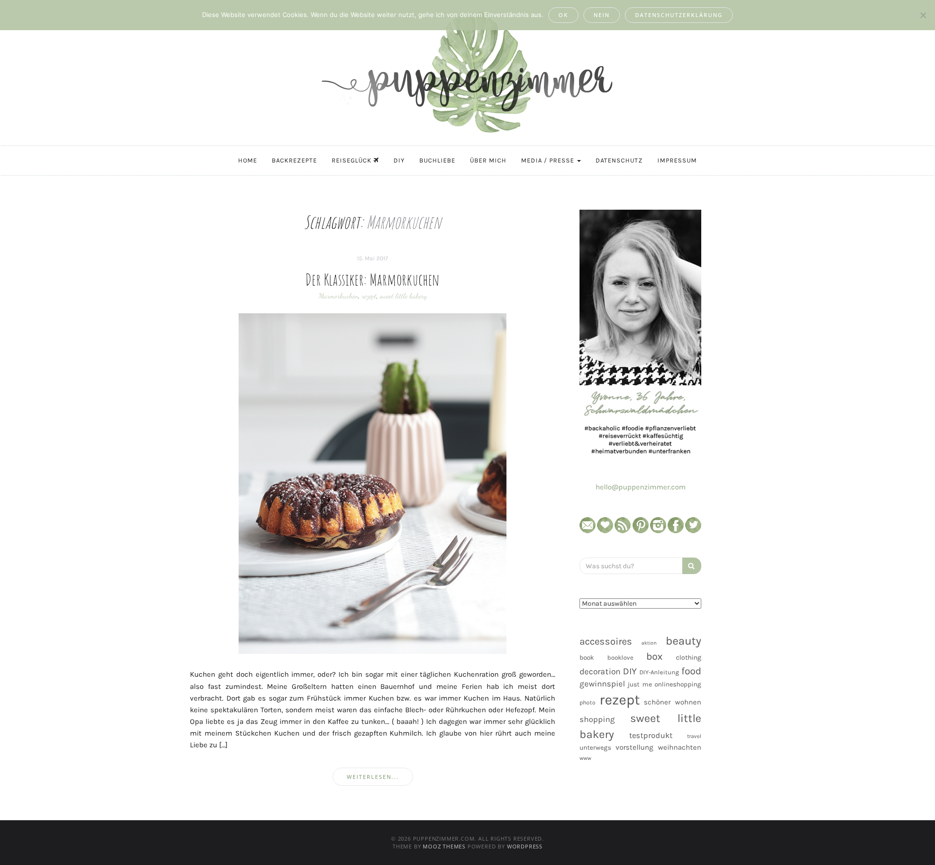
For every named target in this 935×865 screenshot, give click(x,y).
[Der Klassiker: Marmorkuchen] (372, 483)
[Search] (691, 566)
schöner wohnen (672, 702)
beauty (683, 641)
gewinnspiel (602, 683)
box (654, 656)
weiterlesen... (373, 776)
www (585, 758)
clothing (688, 657)
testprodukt (651, 735)
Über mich (488, 160)
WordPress (524, 846)
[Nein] (923, 15)
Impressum (677, 160)
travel (694, 736)
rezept (369, 295)
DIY (399, 160)
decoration (600, 671)
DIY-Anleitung (659, 672)
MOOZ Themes (444, 846)
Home (247, 160)
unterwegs (595, 747)
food (691, 671)
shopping (597, 719)
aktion (648, 643)
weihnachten (679, 747)
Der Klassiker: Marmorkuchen (372, 279)
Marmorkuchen (338, 295)
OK (563, 14)
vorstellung (635, 747)
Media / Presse (548, 160)
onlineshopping (677, 684)
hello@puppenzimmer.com (641, 487)
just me (640, 684)
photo (588, 702)
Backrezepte (294, 160)
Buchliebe (437, 160)
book (587, 657)
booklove (620, 657)
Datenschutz (619, 160)
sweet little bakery (403, 295)
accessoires (606, 641)
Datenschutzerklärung (679, 14)
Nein (602, 14)
